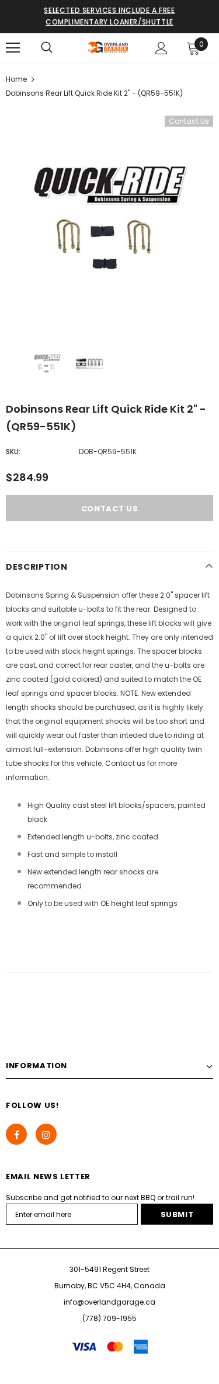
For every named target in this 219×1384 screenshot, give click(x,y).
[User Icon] (161, 48)
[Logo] (108, 47)
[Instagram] (46, 1134)
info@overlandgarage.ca (109, 1302)
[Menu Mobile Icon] (13, 48)
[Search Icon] (47, 48)
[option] (109, 219)
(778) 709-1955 (109, 1318)
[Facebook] (16, 1134)
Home (16, 79)
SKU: (13, 451)
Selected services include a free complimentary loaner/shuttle (109, 16)
